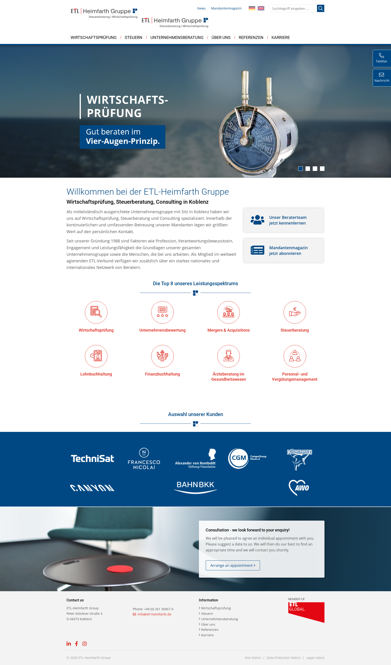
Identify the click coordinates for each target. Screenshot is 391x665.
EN (261, 8)
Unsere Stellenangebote (260, 50)
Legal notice (315, 657)
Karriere (281, 37)
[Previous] (10, 111)
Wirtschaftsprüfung (94, 37)
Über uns (221, 37)
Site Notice (253, 657)
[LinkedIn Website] (69, 644)
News (201, 8)
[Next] (380, 111)
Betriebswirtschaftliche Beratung (96, 51)
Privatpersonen (217, 51)
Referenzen (251, 37)
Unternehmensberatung (176, 37)
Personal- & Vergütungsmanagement (179, 50)
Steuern (133, 37)
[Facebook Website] (76, 644)
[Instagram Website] (84, 644)
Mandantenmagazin (226, 8)
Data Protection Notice (284, 657)
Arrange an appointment (231, 565)
